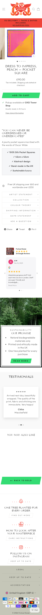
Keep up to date (21, 561)
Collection (21, 200)
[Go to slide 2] (21, 290)
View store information (14, 113)
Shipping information (21, 210)
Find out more (21, 515)
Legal (20, 569)
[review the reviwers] (9, 268)
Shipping (21, 82)
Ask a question (21, 221)
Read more (21, 361)
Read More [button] (12, 285)
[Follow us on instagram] (21, 547)
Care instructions (21, 538)
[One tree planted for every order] (21, 501)
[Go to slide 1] (19, 290)
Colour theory (21, 205)
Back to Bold (22, 480)
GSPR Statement (21, 216)
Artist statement (21, 194)
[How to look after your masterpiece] (21, 524)
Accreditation (20, 585)
